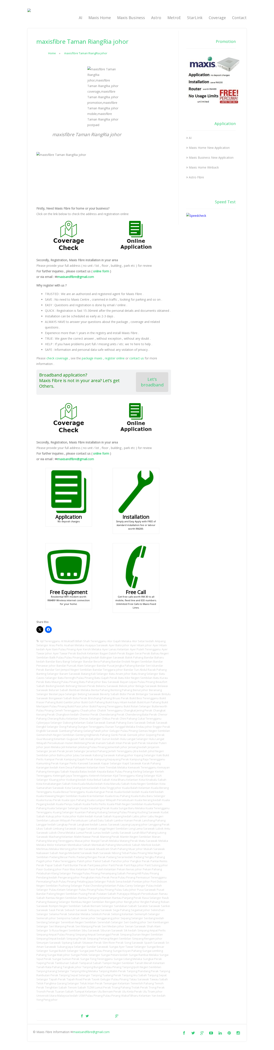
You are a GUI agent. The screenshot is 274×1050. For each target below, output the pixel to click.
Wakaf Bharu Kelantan (136, 995)
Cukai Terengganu (149, 718)
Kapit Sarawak (131, 763)
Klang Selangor (145, 775)
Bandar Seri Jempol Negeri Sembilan (68, 670)
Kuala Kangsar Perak (99, 792)
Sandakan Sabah (125, 906)
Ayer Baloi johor (119, 645)
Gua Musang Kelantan (51, 739)
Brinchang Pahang (100, 698)
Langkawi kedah (87, 824)
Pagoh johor (44, 861)
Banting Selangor (47, 674)
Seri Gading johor (135, 922)
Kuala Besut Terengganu (69, 792)
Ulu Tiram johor (152, 991)
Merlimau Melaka (47, 849)
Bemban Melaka (79, 690)
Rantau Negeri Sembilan (61, 898)
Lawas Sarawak (109, 824)
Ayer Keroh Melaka (88, 649)
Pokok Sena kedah (119, 881)
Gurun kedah (110, 739)
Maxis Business (131, 17)
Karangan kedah (47, 767)
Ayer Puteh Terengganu (145, 649)
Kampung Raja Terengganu (147, 759)
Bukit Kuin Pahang (149, 702)
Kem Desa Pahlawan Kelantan (78, 767)
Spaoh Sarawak (154, 943)
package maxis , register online (103, 358)
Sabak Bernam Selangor (97, 906)
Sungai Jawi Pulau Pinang (95, 951)
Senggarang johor (108, 918)
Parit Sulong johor (156, 865)
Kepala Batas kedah (83, 771)
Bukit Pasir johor (78, 706)
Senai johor (87, 918)
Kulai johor (69, 816)
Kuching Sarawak (148, 812)
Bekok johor (127, 686)
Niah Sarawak (102, 853)
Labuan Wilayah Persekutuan (68, 820)
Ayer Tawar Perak (64, 653)
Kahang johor (124, 755)
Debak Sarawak (157, 723)
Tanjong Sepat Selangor (74, 975)
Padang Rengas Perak (91, 857)
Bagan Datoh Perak (112, 653)
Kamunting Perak (47, 763)
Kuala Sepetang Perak (95, 808)
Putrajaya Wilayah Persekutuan (137, 894)
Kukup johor (54, 816)
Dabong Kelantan (74, 723)
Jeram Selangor (76, 751)
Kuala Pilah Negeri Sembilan (125, 804)
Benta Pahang (100, 690)
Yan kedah (158, 995)
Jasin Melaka (52, 747)
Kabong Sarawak (104, 755)
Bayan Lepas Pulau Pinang (137, 682)
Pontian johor (141, 881)
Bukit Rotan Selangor (137, 706)
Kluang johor (57, 780)
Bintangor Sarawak (148, 694)
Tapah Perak (57, 979)
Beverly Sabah (109, 694)
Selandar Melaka (79, 914)
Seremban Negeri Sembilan (79, 922)
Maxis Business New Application (211, 157)
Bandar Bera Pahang (96, 661)
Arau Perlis (56, 645)
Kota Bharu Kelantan (124, 780)
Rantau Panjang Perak (126, 898)
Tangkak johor (72, 967)
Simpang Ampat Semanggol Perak (97, 934)
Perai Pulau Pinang (122, 877)
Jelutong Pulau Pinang (92, 747)
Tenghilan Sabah (56, 987)
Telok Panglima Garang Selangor (57, 983)
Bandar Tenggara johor (108, 670)
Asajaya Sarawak (96, 645)
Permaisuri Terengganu (151, 877)
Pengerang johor (69, 877)
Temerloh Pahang (142, 983)
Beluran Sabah (58, 690)
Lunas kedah (101, 833)
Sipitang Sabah (71, 943)
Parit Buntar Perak (75, 865)
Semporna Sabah (68, 918)
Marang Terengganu (60, 841)
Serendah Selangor (110, 922)
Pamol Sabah (101, 861)
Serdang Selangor (48, 922)
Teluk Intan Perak (91, 983)
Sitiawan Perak (92, 943)
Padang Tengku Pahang (149, 857)
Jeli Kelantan (69, 747)
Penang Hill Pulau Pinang (143, 873)
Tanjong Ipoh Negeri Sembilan (141, 967)
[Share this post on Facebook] (82, 1015)
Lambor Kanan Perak (127, 820)
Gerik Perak (118, 735)
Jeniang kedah (137, 747)
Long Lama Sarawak (142, 828)
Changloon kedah (67, 714)
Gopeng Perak (155, 735)
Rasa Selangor (151, 898)
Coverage (217, 17)
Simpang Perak (76, 938)
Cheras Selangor (90, 718)
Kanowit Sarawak (89, 763)
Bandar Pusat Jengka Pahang (116, 665)
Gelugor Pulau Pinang (123, 731)
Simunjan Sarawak (48, 943)
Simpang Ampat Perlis (151, 930)
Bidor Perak (127, 694)
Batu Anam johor (120, 674)
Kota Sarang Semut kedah (82, 788)
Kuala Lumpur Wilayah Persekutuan (110, 800)
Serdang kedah (154, 918)
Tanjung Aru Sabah (134, 975)
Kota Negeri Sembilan (145, 784)
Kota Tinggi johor (110, 788)
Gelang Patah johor (96, 731)
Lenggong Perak (159, 824)
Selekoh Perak (100, 914)
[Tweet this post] (87, 1015)
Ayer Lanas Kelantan (115, 649)
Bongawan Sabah (60, 698)
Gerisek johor (136, 735)
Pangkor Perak (140, 861)
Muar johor (135, 849)
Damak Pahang (116, 723)
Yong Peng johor (47, 1000)
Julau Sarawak (82, 755)
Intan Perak (123, 743)
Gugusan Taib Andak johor (83, 739)
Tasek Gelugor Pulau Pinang (110, 979)
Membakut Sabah (79, 845)
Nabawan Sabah (47, 853)
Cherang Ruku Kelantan (62, 718)
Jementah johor (117, 747)
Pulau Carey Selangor (131, 885)
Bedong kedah (55, 686)
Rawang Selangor (58, 902)
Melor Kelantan (57, 845)
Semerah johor (46, 918)
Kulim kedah (85, 816)
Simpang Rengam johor (147, 938)
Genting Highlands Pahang (92, 735)
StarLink (195, 17)
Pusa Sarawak (146, 890)
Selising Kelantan (122, 914)
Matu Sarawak (148, 841)
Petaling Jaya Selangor (91, 881)
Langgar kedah (46, 824)
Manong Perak (109, 837)
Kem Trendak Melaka (113, 767)
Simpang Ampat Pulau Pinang (55, 934)
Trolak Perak (139, 987)
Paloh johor (84, 861)
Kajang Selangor (145, 755)
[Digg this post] (101, 1015)
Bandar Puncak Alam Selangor (76, 665)
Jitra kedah (140, 751)
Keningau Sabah (58, 771)
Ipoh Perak (139, 743)
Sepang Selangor (132, 918)
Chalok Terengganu (110, 710)
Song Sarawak (133, 943)
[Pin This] (123, 1015)
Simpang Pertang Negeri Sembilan (109, 938)
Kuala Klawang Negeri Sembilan (57, 796)
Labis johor (140, 816)
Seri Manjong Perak (61, 926)
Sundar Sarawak (97, 947)
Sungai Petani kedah (114, 955)
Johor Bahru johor (60, 755)
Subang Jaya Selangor (71, 947)
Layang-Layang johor (134, 824)
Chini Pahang (128, 718)
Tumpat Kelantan (85, 991)
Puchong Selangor (70, 885)
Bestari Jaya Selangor (63, 694)
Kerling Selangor (143, 771)
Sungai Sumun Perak (65, 959)
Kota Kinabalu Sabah (152, 780)
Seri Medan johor (113, 926)
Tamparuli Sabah (90, 963)
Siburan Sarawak (111, 930)
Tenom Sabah (77, 987)
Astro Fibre (196, 177)
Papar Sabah (53, 865)
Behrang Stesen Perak (80, 686)
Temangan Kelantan (116, 983)
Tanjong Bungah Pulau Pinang (101, 967)
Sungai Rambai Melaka (144, 955)
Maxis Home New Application (209, 148)
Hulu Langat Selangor (134, 739)
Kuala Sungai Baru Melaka (127, 808)
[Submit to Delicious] (94, 1015)
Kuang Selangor (63, 812)
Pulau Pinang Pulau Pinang (96, 890)
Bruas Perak (121, 698)
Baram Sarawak (70, 674)
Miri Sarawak (87, 849)
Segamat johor (140, 910)
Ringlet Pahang (150, 902)
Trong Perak (157, 987)
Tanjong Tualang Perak (106, 975)
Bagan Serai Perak (138, 653)
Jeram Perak (57, 751)
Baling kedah (90, 657)
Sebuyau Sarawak (100, 910)
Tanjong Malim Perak (112, 971)
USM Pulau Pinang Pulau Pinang (99, 995)
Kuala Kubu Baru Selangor (148, 796)
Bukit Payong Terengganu (106, 706)
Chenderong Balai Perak (141, 714)
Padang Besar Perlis (62, 857)
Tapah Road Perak (79, 979)
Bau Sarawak (110, 682)
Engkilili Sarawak (47, 731)
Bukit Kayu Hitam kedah (121, 702)
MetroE (174, 17)
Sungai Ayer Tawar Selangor (127, 947)
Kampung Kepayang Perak (111, 759)
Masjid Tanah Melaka (105, 841)
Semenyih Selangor (147, 914)
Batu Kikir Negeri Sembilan (135, 678)
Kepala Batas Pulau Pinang (114, 771)
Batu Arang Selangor (144, 674)
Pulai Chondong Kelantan (99, 885)
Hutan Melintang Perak (80, 743)
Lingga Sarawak (87, 828)
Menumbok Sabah (128, 845)
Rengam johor (114, 902)
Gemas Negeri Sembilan (154, 731)
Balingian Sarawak (112, 657)
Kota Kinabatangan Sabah (53, 784)
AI (80, 17)
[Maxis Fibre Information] (29, 13)
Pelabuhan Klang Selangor (53, 873)
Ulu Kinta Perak (132, 991)
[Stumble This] (109, 1015)
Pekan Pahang (152, 869)
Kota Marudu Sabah (117, 784)
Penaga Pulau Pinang (86, 873)
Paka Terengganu (64, 861)
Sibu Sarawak (91, 930)
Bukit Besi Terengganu (144, 698)
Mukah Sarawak (154, 849)
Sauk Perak (56, 910)
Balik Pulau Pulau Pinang (65, 657)
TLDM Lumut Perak (99, 987)
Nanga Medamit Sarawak (75, 853)
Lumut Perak (84, 833)
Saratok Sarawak (149, 906)
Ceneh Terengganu (66, 710)
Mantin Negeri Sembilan (135, 837)
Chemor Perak (89, 714)
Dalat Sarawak (96, 723)
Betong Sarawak (88, 694)
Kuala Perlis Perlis (94, 804)
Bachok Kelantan (88, 653)
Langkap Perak (66, 824)
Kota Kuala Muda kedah (87, 784)
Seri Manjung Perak (88, 926)
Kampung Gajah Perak (78, 759)
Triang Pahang (121, 987)
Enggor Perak (161, 727)
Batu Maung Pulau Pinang (61, 682)
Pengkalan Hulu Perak (95, 877)
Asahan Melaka (74, 645)
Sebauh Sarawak (76, 910)
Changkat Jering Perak (138, 710)
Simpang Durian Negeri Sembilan (141, 934)
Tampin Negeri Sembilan (118, 963)
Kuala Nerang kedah (148, 800)
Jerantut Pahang (96, 751)
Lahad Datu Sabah (101, 820)
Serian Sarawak (135, 926)
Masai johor (82, 841)
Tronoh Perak (45, 991)
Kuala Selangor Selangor (63, 808)
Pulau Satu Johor (125, 890)
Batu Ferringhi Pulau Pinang (76, 678)
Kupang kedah (122, 816)
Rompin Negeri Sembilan (65, 906)
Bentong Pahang (121, 690)
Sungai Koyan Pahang (127, 951)
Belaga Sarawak (146, 686)
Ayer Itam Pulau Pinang (61, 649)
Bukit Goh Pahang (93, 702)
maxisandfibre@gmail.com (75, 277)
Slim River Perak (113, 943)
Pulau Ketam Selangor (63, 890)
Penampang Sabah (113, 873)
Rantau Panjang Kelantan (94, 898)
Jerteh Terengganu (120, 751)
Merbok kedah (150, 845)
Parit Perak (116, 865)
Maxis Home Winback (204, 167)
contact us (136, 358)
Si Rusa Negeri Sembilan (65, 930)
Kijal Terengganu (124, 775)
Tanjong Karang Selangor (52, 971)
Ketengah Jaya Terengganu (70, 775)
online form (101, 271)
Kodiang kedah (76, 780)
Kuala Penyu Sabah (69, 804)
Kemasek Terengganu (142, 767)
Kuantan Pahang (86, 812)
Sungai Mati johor (58, 955)
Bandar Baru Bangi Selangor (64, 661)
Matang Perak (129, 841)
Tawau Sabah (159, 979)
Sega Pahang (121, 910)
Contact (239, 17)
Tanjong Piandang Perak (143, 971)
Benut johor (140, 690)
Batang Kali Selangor (94, 674)
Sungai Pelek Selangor (85, 955)
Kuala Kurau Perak (48, 800)
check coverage (57, 358)
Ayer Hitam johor (141, 645)
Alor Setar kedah (143, 641)
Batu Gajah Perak (105, 678)
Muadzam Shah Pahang (112, 849)
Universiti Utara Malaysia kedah (57, 995)
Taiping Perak (45, 963)
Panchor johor (120, 861)
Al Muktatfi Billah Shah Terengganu (83, 641)
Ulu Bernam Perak (109, 991)
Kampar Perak (54, 759)
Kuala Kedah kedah (127, 792)
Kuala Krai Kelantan (91, 796)
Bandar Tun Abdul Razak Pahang (145, 670)
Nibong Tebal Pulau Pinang (129, 853)
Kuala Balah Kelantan (136, 788)
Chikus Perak (110, 718)
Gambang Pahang (70, 731)
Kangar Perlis (68, 763)
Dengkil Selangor (47, 727)
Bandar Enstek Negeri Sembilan (131, 661)
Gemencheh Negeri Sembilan (55, 735)
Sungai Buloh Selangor (64, 951)
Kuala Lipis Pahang (74, 800)
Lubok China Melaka (62, 833)
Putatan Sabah (106, 894)
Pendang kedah (46, 877)
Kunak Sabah (103, 816)
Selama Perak (58, 914)
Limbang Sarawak (64, 828)
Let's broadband (152, 382)
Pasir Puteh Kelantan (102, 869)
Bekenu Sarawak (107, 686)
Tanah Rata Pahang (49, 967)
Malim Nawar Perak (86, 837)
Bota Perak (80, 698)
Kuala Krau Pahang (117, 796)
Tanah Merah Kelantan (150, 963)
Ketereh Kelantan (100, 775)
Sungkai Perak (152, 959)
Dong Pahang (68, 727)
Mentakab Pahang (104, 845)
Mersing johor (69, 849)
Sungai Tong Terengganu (96, 959)
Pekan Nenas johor (129, 869)
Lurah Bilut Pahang (144, 833)
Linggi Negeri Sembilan (113, 828)
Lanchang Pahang (153, 820)
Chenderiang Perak (111, 714)
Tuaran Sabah (64, 991)
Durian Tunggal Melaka (120, 727)
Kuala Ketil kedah (152, 792)
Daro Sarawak (136, 723)
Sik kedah (130, 930)
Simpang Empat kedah (51, 938)
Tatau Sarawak (139, 979)
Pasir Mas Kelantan (75, 869)
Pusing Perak (87, 894)
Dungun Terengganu (91, 727)
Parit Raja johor (134, 865)
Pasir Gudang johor (49, 869)
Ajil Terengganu (50, 641)
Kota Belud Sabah (98, 780)
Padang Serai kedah (119, 857)
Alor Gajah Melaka (119, 641)
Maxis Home (99, 17)
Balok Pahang (134, 657)
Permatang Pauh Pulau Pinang (56, 881)
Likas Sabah (44, 828)
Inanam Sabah (105, 743)
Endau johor (144, 727)
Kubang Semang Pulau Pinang (117, 812)
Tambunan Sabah (66, 963)
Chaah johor (88, 710)
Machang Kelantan (61, 837)
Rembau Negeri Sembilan (87, 902)
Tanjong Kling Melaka (84, 971)
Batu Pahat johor (90, 682)
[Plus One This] (116, 1015)
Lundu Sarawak (121, 833)
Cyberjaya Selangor (49, 723)
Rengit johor (132, 902)
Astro (156, 17)
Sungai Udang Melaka (128, 959)
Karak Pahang (151, 763)
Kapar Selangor (111, 763)
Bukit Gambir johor (68, 702)
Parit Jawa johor (98, 865)
